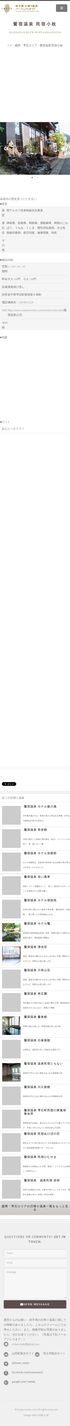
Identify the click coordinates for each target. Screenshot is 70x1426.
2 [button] (38, 177)
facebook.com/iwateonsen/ (27, 1372)
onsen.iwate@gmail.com (25, 1344)
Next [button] (64, 148)
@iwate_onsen (20, 1362)
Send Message (37, 1304)
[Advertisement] (35, 85)
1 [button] (32, 177)
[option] (35, 148)
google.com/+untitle (23, 1381)
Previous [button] (5, 148)
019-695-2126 (26, 302)
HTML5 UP (43, 1415)
